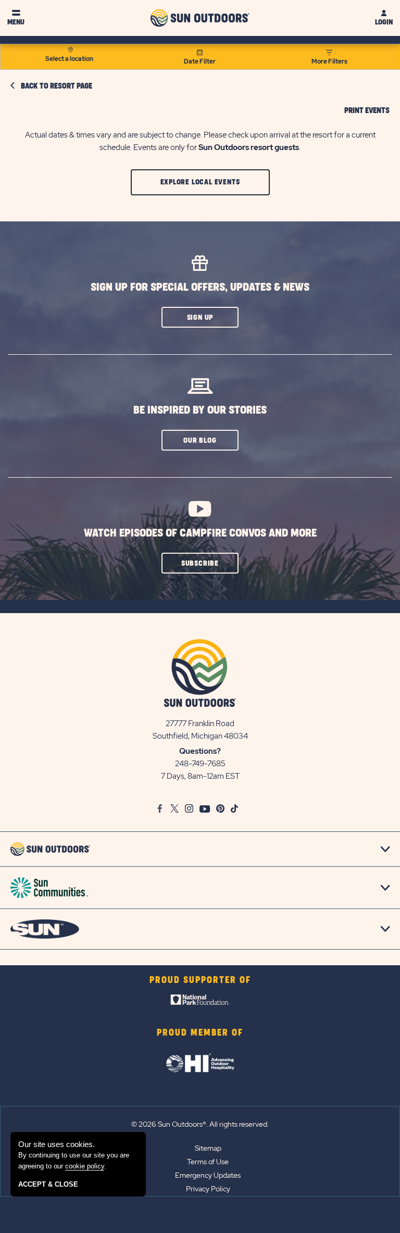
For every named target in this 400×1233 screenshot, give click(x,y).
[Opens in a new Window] (200, 1002)
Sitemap (208, 1148)
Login (384, 22)
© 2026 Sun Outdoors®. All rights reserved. (200, 1124)
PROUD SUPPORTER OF (200, 980)
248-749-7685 (200, 763)
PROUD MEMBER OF (200, 1033)
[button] (200, 182)
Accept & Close (48, 1184)
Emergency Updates (208, 1175)
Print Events (367, 111)
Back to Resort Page (56, 86)
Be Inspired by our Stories (200, 410)
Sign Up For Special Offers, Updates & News (200, 287)
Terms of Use (208, 1161)
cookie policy (84, 1166)
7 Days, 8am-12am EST (200, 776)
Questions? (200, 751)
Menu (15, 22)
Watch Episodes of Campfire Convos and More (200, 533)
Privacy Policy (208, 1188)
